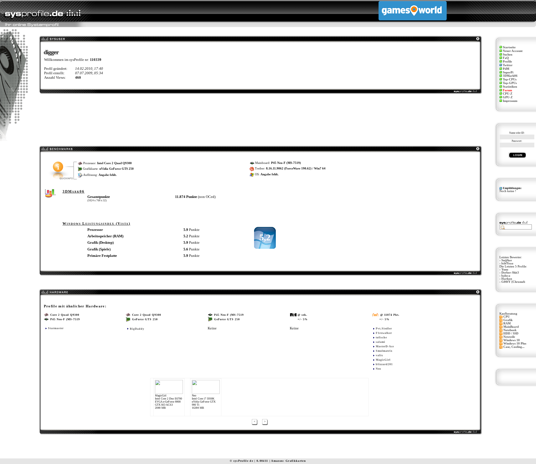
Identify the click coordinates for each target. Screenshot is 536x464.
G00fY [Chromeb (513, 281)
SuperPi (508, 72)
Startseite (509, 47)
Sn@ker (506, 260)
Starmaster (56, 328)
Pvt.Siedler (384, 328)
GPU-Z (508, 97)
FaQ (506, 57)
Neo (378, 368)
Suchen (507, 54)
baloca (505, 275)
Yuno (504, 269)
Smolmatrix (384, 350)
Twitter (508, 65)
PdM (506, 68)
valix (379, 355)
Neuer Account (513, 50)
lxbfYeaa (507, 263)
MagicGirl (383, 359)
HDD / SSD (510, 333)
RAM (507, 323)
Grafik (508, 320)
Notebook (509, 330)
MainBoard (511, 326)
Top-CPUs (509, 79)
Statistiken (510, 86)
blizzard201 (384, 364)
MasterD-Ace (385, 346)
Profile (507, 61)
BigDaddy (137, 328)
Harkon (506, 278)
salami (380, 341)
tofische (381, 337)
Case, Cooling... (514, 346)
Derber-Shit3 (510, 272)
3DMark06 (510, 75)
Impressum (510, 100)
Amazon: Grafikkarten (288, 460)
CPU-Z (507, 93)
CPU (506, 316)
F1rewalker (384, 332)
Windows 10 (511, 340)
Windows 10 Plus (514, 343)
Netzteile (509, 336)
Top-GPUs (510, 83)
